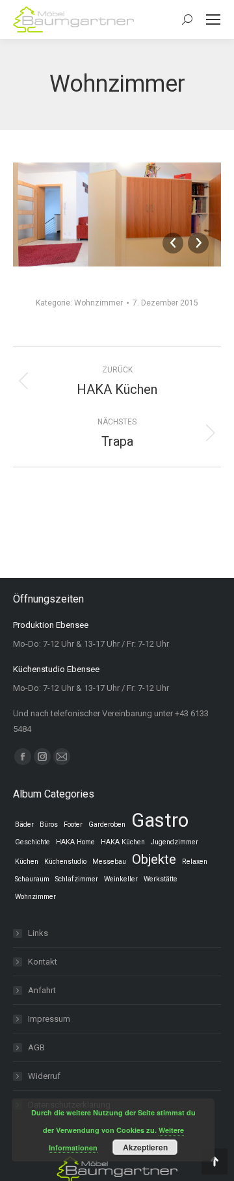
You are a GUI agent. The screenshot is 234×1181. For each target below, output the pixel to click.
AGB (36, 1047)
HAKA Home (75, 842)
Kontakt (42, 962)
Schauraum (32, 879)
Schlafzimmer (76, 879)
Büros (49, 824)
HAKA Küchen (123, 842)
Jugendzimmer (174, 842)
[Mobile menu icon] (213, 19)
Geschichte (32, 842)
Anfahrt (42, 990)
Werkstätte (160, 879)
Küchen (26, 861)
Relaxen (194, 861)
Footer (73, 824)
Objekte (154, 859)
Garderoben (106, 824)
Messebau (109, 861)
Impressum (49, 1019)
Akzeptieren (145, 1147)
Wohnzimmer (98, 302)
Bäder (24, 824)
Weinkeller (121, 879)
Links (38, 933)
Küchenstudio (65, 861)
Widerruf (44, 1076)
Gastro (159, 820)
